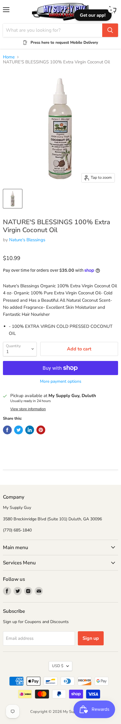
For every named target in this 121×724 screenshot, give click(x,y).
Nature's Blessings (27, 240)
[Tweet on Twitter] (18, 430)
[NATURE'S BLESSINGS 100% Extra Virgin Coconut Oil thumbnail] (12, 198)
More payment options (60, 381)
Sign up (91, 638)
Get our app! (93, 15)
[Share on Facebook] (7, 430)
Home (9, 57)
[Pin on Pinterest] (40, 430)
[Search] (110, 30)
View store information (28, 409)
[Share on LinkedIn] (29, 430)
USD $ (57, 666)
